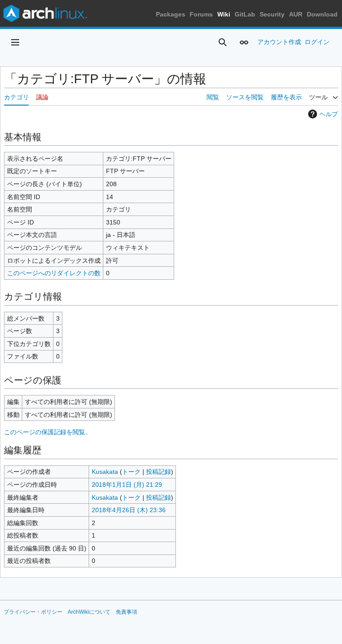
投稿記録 (158, 471)
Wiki (223, 14)
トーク (131, 471)
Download (322, 14)
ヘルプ (328, 114)
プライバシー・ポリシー (33, 612)
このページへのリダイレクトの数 (54, 273)
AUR (295, 14)
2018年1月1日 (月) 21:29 (127, 484)
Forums (201, 14)
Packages (170, 14)
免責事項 (126, 612)
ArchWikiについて (89, 612)
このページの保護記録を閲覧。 (47, 432)
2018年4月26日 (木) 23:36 (129, 510)
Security (272, 14)
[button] (15, 42)
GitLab (245, 14)
